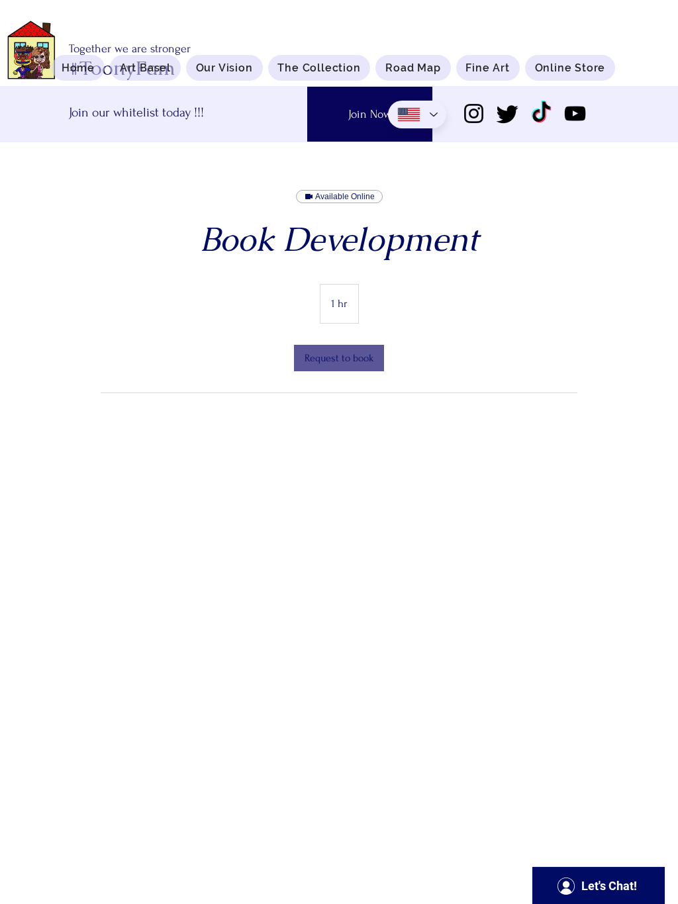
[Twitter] (507, 113)
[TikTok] (541, 113)
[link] (339, 358)
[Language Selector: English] (417, 114)
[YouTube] (575, 113)
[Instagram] (474, 113)
